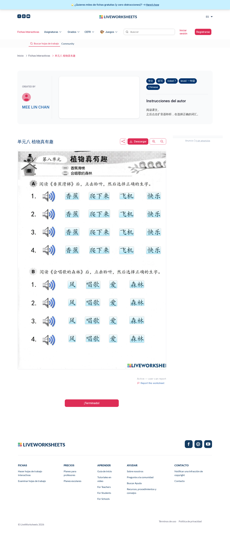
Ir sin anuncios (203, 140)
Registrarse (203, 31)
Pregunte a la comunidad (140, 477)
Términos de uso (167, 521)
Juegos (109, 31)
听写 (160, 81)
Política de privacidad (190, 521)
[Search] (127, 31)
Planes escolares (72, 480)
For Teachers (104, 486)
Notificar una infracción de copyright (188, 473)
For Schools (103, 498)
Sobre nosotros (135, 471)
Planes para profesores (70, 473)
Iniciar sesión (183, 32)
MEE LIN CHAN (35, 107)
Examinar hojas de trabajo (32, 480)
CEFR (87, 31)
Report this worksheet (152, 383)
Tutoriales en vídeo (104, 479)
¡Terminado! (92, 403)
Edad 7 (172, 81)
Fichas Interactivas (28, 31)
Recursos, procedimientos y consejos (141, 491)
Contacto (179, 480)
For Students (104, 492)
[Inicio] (118, 16)
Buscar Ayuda (134, 483)
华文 (150, 81)
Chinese (153, 87)
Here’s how (152, 4)
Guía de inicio (104, 471)
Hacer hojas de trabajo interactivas (30, 473)
